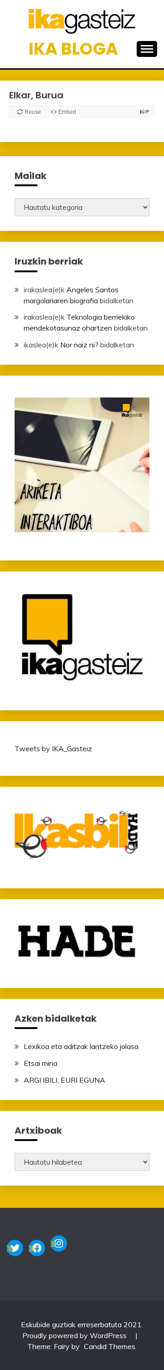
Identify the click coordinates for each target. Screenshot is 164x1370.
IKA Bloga (73, 49)
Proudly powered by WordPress (75, 1335)
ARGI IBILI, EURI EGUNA (64, 1080)
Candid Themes (109, 1346)
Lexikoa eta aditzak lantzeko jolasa (81, 1046)
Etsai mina (40, 1063)
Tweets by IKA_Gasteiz (53, 748)
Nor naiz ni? (79, 344)
